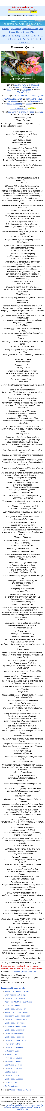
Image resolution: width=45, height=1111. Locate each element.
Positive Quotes (11, 1054)
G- (42, 36)
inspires (33, 101)
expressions (31, 99)
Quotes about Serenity (13, 1068)
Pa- (23, 39)
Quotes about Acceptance (15, 998)
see (9, 112)
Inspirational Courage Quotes (16, 1012)
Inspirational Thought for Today (17, 991)
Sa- (37, 39)
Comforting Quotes (12, 1005)
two (19, 85)
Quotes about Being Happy (15, 1040)
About (33, 32)
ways (24, 85)
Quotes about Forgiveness (15, 1023)
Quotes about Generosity (14, 1030)
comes (29, 104)
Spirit (14, 112)
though (18, 87)
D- (32, 36)
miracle (35, 87)
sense (9, 104)
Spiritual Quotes (11, 1072)
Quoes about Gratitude (14, 1033)
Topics (4, 36)
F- (38, 36)
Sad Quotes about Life (13, 1065)
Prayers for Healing (12, 1044)
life (27, 15)
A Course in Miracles (18, 109)
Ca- (23, 36)
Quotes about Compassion (15, 1009)
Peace (31, 112)
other (9, 90)
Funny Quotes (23, 32)
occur (12, 99)
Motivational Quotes (12, 1051)
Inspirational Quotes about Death (17, 1016)
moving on (34, 15)
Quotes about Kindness (14, 1047)
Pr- (28, 39)
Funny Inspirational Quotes (15, 1026)
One (8, 87)
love (40, 99)
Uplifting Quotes (11, 1082)
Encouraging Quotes (11, 29)
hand (41, 112)
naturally (19, 99)
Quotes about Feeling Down (16, 1019)
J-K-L (10, 39)
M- (15, 39)
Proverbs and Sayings (13, 1058)
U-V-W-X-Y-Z (24, 43)
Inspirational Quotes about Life (23, 972)
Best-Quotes (38, 96)
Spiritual (18, 96)
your (34, 85)
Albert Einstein (23, 92)
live (30, 85)
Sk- (41, 39)
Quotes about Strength (13, 1075)
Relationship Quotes (13, 1061)
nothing (24, 87)
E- (35, 36)
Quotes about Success (14, 1079)
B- (13, 36)
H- (2, 39)
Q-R (32, 39)
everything (26, 90)
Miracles (6, 99)
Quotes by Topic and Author (20, 1090)
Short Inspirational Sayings (15, 995)
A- (9, 36)
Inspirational (27, 96)
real (8, 101)
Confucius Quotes (12, 1086)
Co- (27, 36)
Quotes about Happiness (14, 1037)
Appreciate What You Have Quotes (18, 1002)
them (39, 101)
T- (16, 43)
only (16, 85)
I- (5, 39)
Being (17, 36)
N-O (19, 39)
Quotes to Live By (29, 29)
